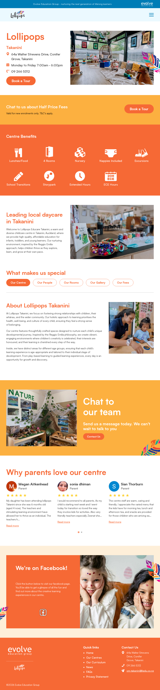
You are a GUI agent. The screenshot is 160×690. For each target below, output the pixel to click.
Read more (12, 525)
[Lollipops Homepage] (18, 14)
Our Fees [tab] (123, 282)
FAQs (89, 671)
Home (89, 652)
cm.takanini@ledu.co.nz (140, 670)
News (89, 667)
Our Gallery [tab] (97, 282)
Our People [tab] (44, 282)
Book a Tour (21, 81)
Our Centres (94, 657)
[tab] (78, 532)
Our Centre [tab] (18, 282)
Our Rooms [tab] (71, 282)
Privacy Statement (97, 676)
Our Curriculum (95, 662)
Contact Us (93, 436)
